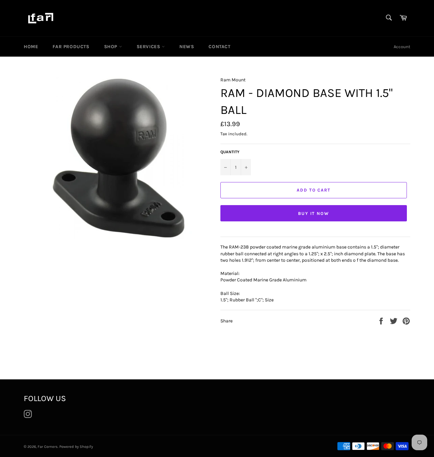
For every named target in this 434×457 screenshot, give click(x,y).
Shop (111, 46)
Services (149, 46)
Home (31, 46)
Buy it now (314, 213)
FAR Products (71, 46)
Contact (219, 46)
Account (402, 46)
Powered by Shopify (76, 446)
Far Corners (48, 446)
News (186, 46)
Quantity (229, 152)
